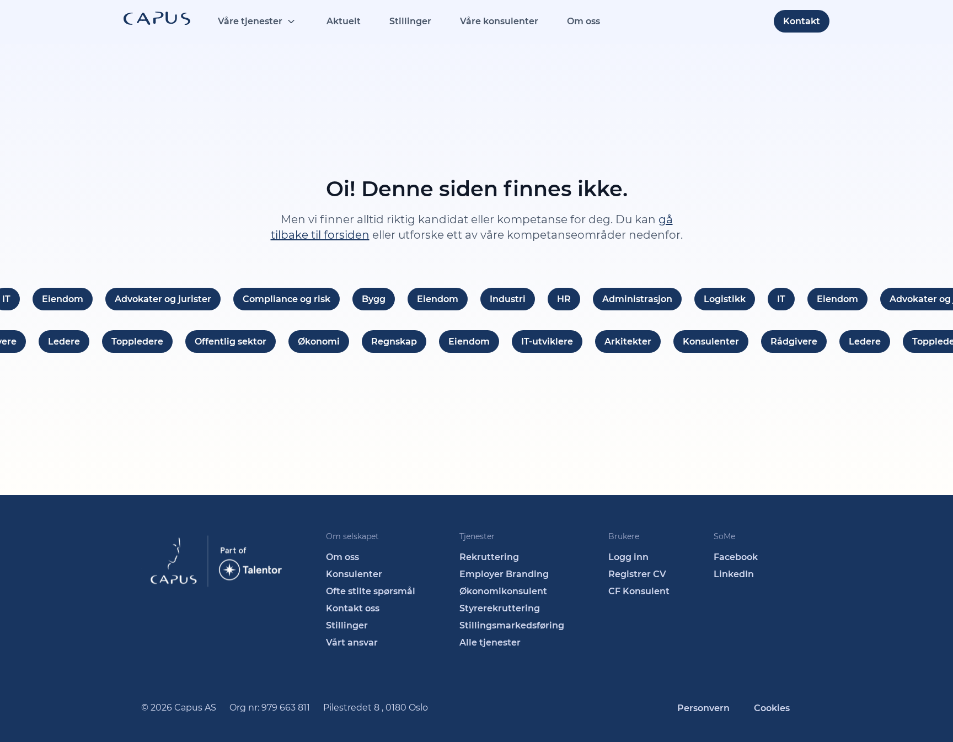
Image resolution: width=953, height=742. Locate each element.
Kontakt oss (352, 608)
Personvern (703, 708)
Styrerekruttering (499, 608)
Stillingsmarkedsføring (511, 625)
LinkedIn (734, 574)
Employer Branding (504, 574)
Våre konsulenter (499, 21)
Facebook (736, 557)
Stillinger (410, 21)
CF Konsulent (639, 591)
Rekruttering (489, 557)
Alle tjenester (490, 642)
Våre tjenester (250, 21)
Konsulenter (354, 574)
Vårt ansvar (352, 642)
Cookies (772, 708)
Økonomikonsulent (503, 591)
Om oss (583, 21)
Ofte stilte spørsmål (370, 591)
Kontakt (801, 21)
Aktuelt (343, 21)
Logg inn (628, 557)
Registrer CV (637, 574)
